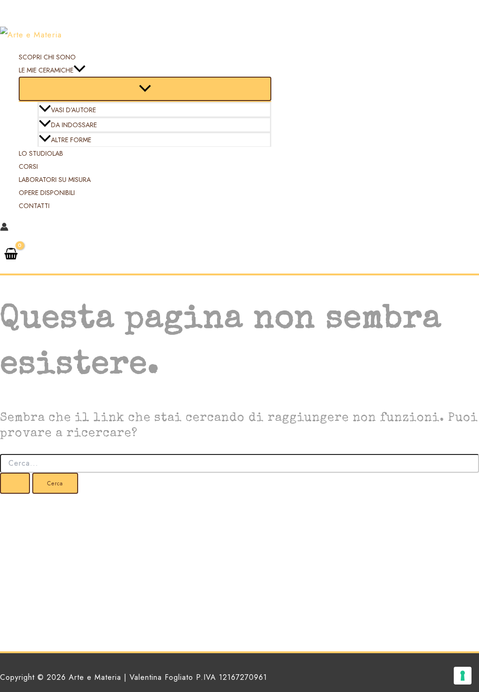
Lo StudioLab (41, 153)
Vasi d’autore (73, 110)
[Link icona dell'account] (4, 228)
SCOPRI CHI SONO (47, 57)
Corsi (28, 166)
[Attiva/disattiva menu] (145, 89)
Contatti (34, 205)
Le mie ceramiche (46, 70)
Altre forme (71, 139)
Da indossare (74, 125)
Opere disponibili (47, 192)
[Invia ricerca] (15, 483)
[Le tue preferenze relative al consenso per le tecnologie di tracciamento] (463, 676)
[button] (79, 70)
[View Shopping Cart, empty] (11, 255)
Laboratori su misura (55, 179)
